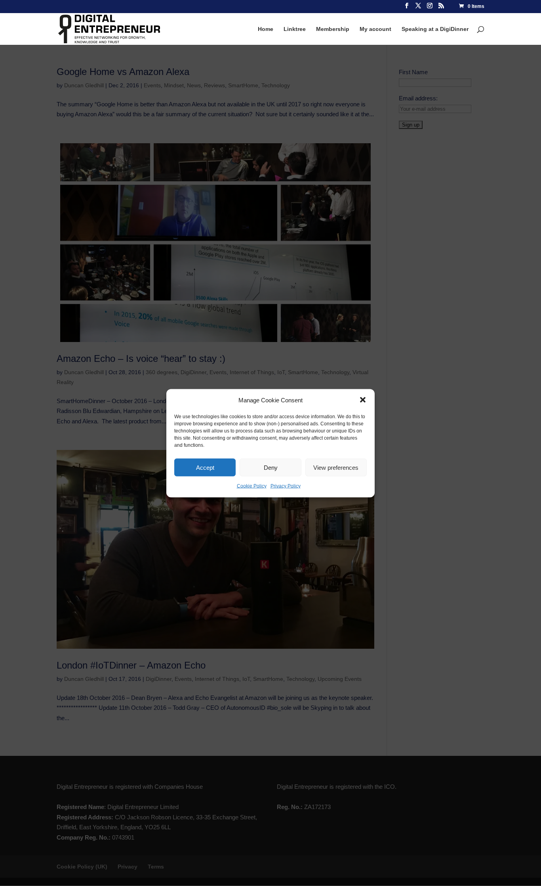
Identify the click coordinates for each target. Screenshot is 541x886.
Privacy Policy (285, 486)
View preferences (335, 467)
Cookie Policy (252, 486)
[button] (363, 400)
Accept (205, 467)
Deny (271, 467)
